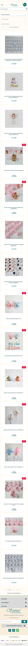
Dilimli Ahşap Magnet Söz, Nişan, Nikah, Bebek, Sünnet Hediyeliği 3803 (13, 282)
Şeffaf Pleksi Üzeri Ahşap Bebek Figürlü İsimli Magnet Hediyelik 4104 (14, 134)
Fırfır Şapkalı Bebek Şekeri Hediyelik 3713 (13, 541)
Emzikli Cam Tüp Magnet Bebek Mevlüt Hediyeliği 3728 (14, 504)
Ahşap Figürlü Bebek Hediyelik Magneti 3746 (13, 355)
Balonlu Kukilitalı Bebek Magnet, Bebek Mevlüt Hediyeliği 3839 (13, 208)
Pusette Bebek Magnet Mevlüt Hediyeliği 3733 (13, 466)
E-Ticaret (10, 644)
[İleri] (21, 590)
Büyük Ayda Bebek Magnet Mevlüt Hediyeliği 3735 (14, 429)
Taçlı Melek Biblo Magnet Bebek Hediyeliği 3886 (13, 170)
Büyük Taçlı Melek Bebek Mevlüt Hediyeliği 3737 (13, 392)
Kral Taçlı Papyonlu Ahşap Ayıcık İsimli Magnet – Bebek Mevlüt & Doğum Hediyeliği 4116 (13, 60)
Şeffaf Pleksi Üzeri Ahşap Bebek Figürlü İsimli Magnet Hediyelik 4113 (14, 97)
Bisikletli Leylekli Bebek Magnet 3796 (13, 318)
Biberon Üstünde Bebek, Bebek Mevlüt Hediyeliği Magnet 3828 (13, 245)
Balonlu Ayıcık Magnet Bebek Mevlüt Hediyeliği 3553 (13, 578)
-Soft (6, 644)
